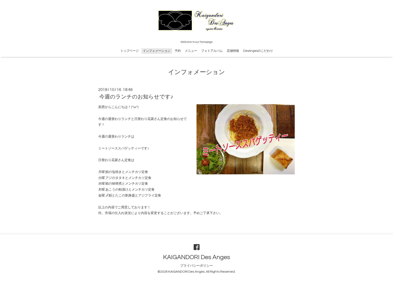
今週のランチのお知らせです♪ (136, 96)
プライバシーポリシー (196, 265)
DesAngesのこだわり (258, 50)
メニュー (191, 50)
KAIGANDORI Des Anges (196, 257)
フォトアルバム (212, 50)
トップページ (129, 50)
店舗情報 (233, 50)
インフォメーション (157, 50)
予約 (178, 50)
